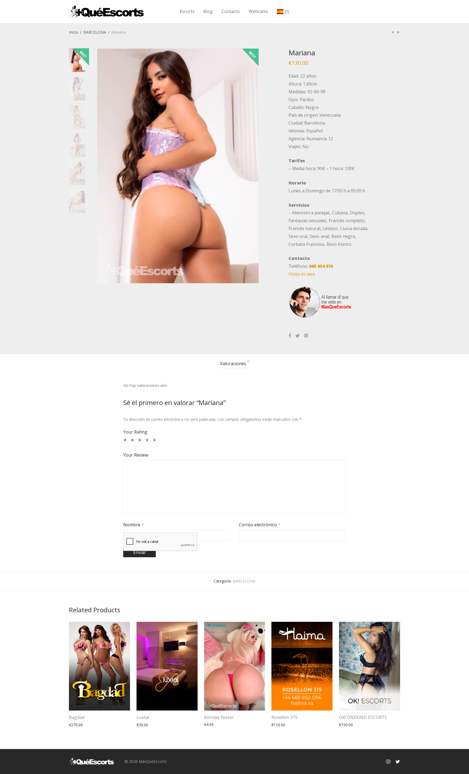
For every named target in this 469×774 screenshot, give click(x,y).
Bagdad (76, 717)
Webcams (258, 11)
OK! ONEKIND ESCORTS (363, 717)
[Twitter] (397, 761)
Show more (76, 724)
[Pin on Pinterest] (306, 335)
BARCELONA (94, 32)
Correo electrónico (259, 525)
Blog (208, 11)
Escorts (187, 11)
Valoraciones (234, 363)
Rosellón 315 (284, 717)
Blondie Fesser (219, 717)
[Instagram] (388, 761)
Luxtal (143, 717)
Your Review (135, 455)
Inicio (73, 32)
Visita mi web (302, 274)
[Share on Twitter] (297, 335)
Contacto (230, 11)
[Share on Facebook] (290, 335)
